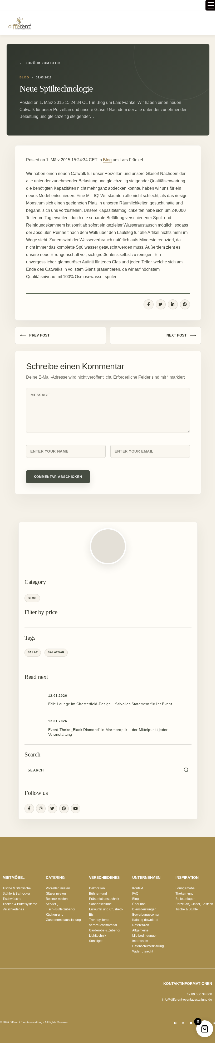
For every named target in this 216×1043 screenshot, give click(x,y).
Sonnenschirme (100, 904)
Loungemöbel (185, 888)
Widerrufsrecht (142, 951)
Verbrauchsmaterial (103, 925)
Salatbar (56, 652)
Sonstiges (96, 941)
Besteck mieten (57, 899)
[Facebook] (175, 1023)
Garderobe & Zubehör (104, 930)
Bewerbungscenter (145, 914)
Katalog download (145, 920)
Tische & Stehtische (17, 888)
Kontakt (137, 888)
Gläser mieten (56, 893)
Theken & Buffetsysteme (20, 904)
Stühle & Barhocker (16, 893)
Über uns (138, 904)
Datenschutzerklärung (148, 946)
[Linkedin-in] (214, 1023)
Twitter (52, 808)
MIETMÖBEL (14, 877)
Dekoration (97, 888)
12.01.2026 (57, 696)
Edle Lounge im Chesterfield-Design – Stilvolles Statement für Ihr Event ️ (110, 704)
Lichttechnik (97, 935)
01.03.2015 (44, 77)
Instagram (41, 808)
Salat (33, 652)
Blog (107, 160)
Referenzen (140, 925)
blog (24, 77)
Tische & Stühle (186, 909)
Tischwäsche (12, 899)
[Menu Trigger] (210, 5)
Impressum (140, 941)
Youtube (75, 808)
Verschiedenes (13, 909)
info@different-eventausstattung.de (187, 999)
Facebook (29, 808)
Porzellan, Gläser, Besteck (194, 904)
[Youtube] (191, 1023)
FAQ (135, 893)
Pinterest (64, 808)
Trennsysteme (99, 920)
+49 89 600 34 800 (198, 994)
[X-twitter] (183, 1023)
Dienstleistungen (144, 909)
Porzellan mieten (58, 888)
